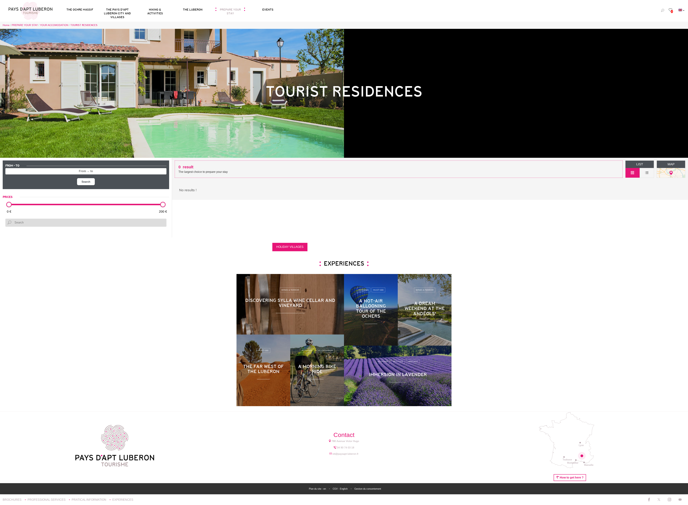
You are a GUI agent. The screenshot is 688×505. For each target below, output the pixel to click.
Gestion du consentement (367, 488)
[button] (117, 10)
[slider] (9, 204)
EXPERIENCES (122, 499)
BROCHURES (12, 499)
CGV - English (340, 488)
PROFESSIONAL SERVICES (47, 499)
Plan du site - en (318, 488)
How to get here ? (571, 477)
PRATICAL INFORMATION (89, 499)
